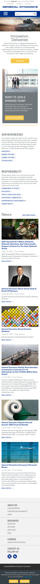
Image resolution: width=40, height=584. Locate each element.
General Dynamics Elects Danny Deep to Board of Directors (19, 289)
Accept (13, 581)
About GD (20, 61)
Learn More (28, 577)
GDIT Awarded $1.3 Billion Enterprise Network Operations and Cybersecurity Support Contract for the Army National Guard (19, 245)
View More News (28, 215)
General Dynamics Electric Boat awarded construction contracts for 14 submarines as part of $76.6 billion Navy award (19, 370)
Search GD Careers (14, 118)
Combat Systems (8, 157)
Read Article (7, 261)
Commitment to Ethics (10, 188)
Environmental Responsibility (13, 201)
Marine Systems (8, 154)
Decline (24, 581)
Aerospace (6, 151)
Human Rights (7, 204)
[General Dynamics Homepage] (20, 6)
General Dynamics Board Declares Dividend (16, 330)
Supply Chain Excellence (11, 195)
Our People (6, 191)
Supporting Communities (11, 198)
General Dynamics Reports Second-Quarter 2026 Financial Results (17, 423)
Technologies (7, 161)
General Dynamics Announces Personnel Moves (19, 466)
